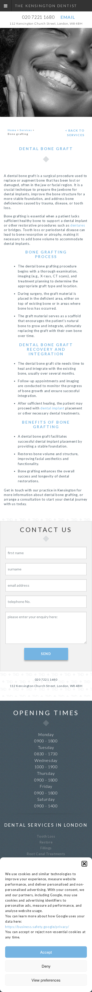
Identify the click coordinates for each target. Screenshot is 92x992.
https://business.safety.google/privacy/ (37, 927)
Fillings (46, 848)
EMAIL (68, 17)
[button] (84, 863)
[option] (46, 72)
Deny (46, 966)
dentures (77, 225)
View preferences (46, 980)
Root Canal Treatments (46, 854)
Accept (46, 952)
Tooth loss (46, 836)
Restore (46, 842)
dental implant (52, 408)
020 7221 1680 (38, 17)
